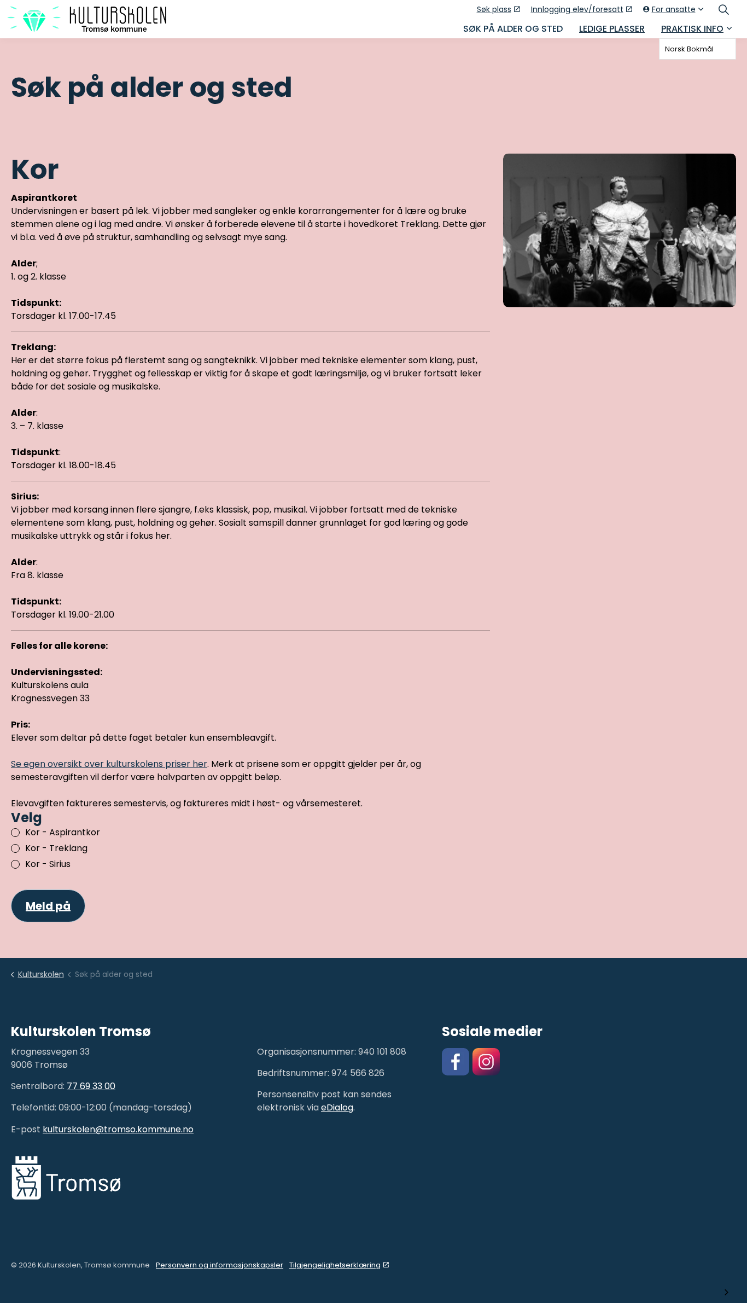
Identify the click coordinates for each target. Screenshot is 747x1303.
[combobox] (697, 49)
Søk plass (494, 9)
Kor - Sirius (48, 864)
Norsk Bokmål (689, 49)
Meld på (48, 906)
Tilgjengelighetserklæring (335, 1265)
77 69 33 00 (91, 1086)
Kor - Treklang (56, 848)
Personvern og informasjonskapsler (219, 1265)
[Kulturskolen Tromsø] (86, 19)
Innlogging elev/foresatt (577, 9)
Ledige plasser (612, 28)
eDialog (337, 1107)
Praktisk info (692, 28)
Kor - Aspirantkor (62, 832)
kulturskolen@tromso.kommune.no (118, 1129)
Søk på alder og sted (513, 28)
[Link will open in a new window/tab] (455, 1061)
